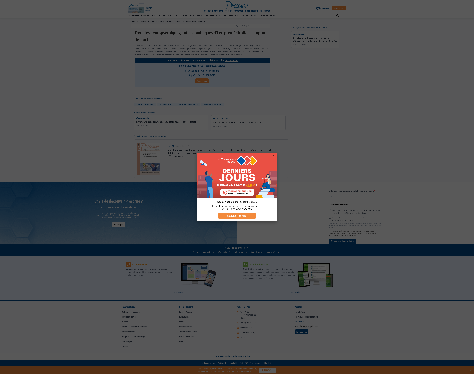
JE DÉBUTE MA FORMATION (237, 216)
